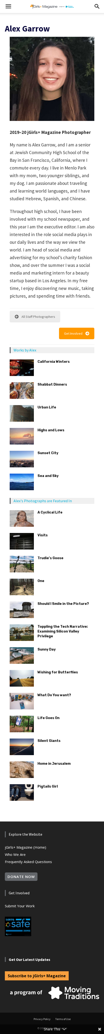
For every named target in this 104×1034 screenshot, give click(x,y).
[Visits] (22, 541)
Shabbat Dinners (52, 384)
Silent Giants (48, 741)
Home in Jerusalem (54, 764)
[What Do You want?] (22, 701)
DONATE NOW (21, 876)
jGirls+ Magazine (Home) (25, 847)
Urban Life (46, 407)
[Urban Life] (22, 413)
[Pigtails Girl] (22, 792)
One (40, 581)
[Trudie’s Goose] (22, 564)
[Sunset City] (22, 459)
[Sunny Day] (22, 655)
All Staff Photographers (38, 316)
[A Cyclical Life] (22, 518)
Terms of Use (63, 1019)
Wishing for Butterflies (57, 672)
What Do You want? (54, 695)
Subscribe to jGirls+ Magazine (37, 975)
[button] (8, 6)
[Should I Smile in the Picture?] (22, 610)
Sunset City (47, 453)
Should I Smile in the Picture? (63, 604)
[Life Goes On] (22, 724)
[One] (22, 587)
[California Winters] (22, 367)
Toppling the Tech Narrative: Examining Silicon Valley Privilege (62, 631)
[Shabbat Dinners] (22, 390)
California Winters (53, 362)
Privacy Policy (42, 1019)
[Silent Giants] (22, 747)
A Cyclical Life (49, 512)
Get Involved (73, 333)
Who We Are (15, 854)
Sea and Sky (48, 476)
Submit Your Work (20, 905)
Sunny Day (46, 649)
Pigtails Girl (47, 786)
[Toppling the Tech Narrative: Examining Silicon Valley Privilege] (22, 632)
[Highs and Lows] (22, 436)
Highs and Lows (50, 430)
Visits (42, 535)
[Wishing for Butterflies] (22, 678)
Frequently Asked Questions (28, 861)
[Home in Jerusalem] (22, 769)
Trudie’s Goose (50, 558)
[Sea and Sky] (22, 482)
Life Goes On (48, 718)
